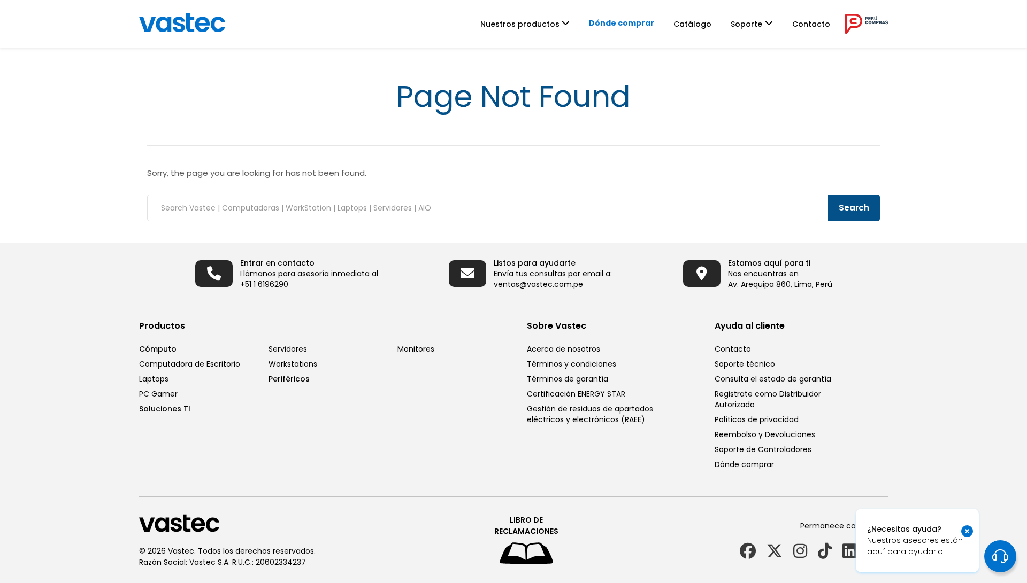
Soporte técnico (745, 364)
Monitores (415, 349)
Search (854, 207)
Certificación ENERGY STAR (576, 393)
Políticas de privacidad (757, 419)
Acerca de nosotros (563, 349)
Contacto (811, 24)
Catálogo (692, 24)
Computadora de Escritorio (189, 364)
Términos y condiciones (571, 364)
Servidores (288, 349)
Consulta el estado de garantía (773, 379)
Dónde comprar (621, 23)
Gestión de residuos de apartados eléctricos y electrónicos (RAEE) (590, 414)
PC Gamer (158, 393)
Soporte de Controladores (763, 449)
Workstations (293, 364)
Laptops (153, 379)
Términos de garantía (567, 379)
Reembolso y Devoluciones (765, 434)
